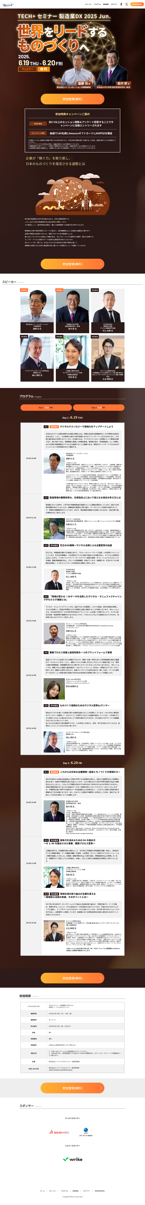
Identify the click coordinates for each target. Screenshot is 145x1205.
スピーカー (88, 4)
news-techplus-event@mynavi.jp (60, 1070)
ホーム (42, 1191)
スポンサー (114, 4)
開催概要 (106, 4)
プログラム (97, 4)
